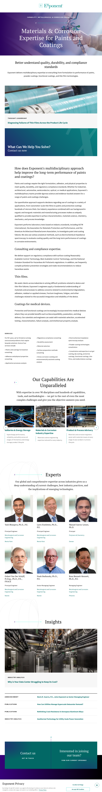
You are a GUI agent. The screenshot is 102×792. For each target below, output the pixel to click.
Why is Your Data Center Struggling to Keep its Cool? (32, 682)
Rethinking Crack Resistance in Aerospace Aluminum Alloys (60, 711)
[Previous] (6, 428)
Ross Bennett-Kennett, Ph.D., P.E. (79, 577)
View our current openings (74, 760)
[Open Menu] (41, 5)
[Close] (97, 785)
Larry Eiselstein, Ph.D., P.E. (47, 526)
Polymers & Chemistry (76, 535)
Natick (7, 596)
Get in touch (28, 758)
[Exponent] (53, 6)
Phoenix (72, 596)
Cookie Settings (78, 785)
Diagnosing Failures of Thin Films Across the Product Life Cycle (38, 122)
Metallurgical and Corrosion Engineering (14, 536)
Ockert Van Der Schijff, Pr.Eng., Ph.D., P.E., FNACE (15, 579)
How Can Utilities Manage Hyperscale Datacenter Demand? (60, 704)
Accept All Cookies (78, 789)
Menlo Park (8, 541)
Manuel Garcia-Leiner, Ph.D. (79, 526)
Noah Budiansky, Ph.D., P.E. (47, 577)
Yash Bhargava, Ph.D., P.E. (16, 524)
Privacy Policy (42, 790)
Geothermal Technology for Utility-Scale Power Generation (60, 719)
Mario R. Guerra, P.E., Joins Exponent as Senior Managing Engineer (63, 697)
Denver (71, 541)
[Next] (96, 428)
